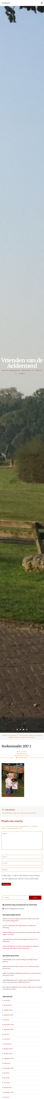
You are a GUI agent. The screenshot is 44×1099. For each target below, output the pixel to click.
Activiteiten (12, 735)
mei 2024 (7, 1039)
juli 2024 (6, 1034)
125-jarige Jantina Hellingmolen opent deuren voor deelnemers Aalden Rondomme (21, 981)
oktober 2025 (8, 1010)
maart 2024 (8, 1044)
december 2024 (9, 1025)
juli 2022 (6, 1073)
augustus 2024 (9, 1029)
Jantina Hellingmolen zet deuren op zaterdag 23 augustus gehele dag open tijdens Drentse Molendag (21, 947)
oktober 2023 (8, 1054)
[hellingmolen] (3, 909)
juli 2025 (6, 1020)
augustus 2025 (8, 1015)
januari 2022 (8, 1088)
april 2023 (7, 1063)
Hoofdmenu (6, 3)
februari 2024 (8, 1049)
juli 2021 (6, 1097)
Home (4, 735)
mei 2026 (7, 1000)
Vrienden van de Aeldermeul (22, 363)
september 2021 (9, 1092)
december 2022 (8, 1068)
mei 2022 (7, 1083)
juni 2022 (7, 1078)
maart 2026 (8, 1005)
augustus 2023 (8, 1058)
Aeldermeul (23, 754)
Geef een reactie (23, 756)
